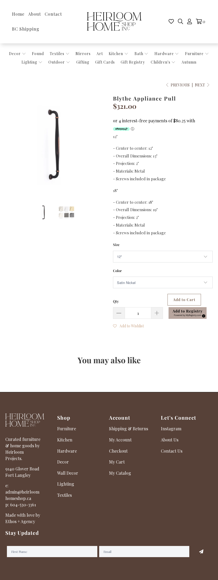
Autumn (189, 62)
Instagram (171, 428)
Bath (139, 53)
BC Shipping (25, 29)
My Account (120, 440)
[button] (188, 313)
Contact (53, 14)
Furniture (194, 53)
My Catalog (120, 473)
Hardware (164, 53)
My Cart (117, 462)
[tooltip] (202, 315)
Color (117, 270)
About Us (169, 440)
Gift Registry (133, 62)
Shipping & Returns (128, 428)
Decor (15, 53)
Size (116, 244)
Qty (116, 301)
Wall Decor (67, 473)
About (34, 14)
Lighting (30, 62)
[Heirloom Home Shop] (114, 21)
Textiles (57, 53)
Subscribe (201, 551)
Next (200, 84)
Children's (161, 62)
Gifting (82, 62)
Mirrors (83, 53)
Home (18, 14)
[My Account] (189, 21)
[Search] (180, 21)
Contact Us (171, 451)
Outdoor (57, 62)
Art (100, 53)
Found (38, 53)
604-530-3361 (23, 504)
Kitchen (116, 53)
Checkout (118, 451)
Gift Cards (105, 62)
